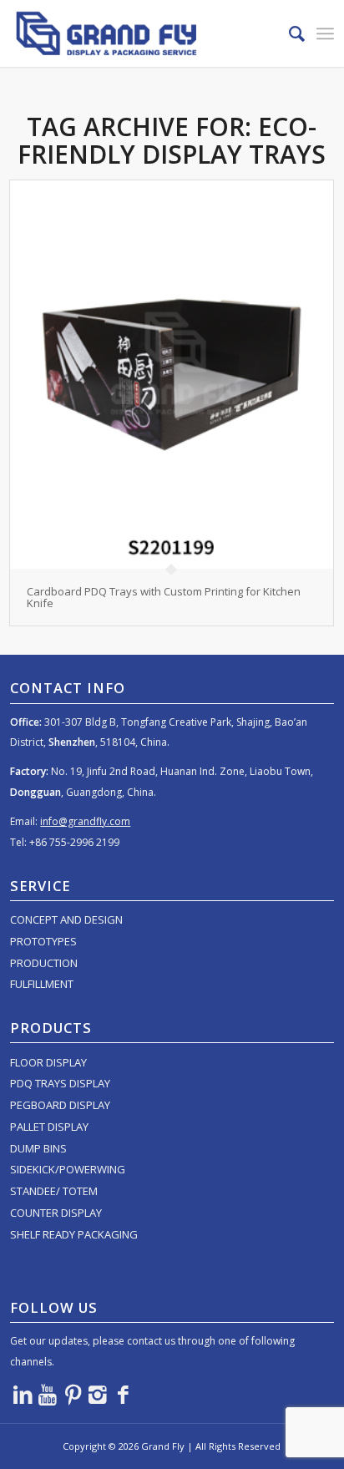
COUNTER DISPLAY (56, 1212)
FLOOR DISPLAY (48, 1062)
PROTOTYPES (43, 941)
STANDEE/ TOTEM (54, 1190)
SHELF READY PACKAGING (74, 1234)
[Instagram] (97, 1393)
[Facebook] (122, 1393)
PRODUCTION (44, 962)
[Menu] (325, 33)
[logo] (139, 33)
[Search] (288, 33)
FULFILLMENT (41, 983)
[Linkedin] (22, 1393)
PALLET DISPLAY (49, 1126)
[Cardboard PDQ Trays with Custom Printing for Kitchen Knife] (171, 374)
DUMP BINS (38, 1148)
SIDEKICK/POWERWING (67, 1169)
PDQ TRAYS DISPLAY (60, 1083)
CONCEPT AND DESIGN (66, 919)
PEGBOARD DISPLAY (60, 1104)
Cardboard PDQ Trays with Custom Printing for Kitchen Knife (164, 597)
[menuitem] (288, 33)
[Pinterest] (72, 1393)
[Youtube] (47, 1393)
